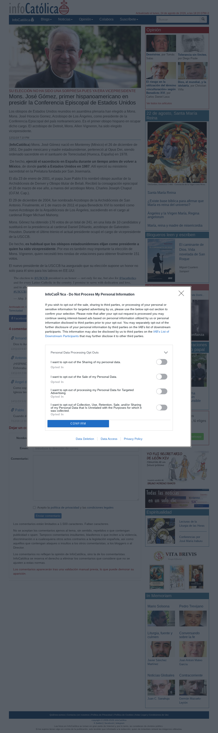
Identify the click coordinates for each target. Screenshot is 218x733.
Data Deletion (85, 438)
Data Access (109, 438)
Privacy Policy (133, 438)
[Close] (183, 295)
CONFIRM (78, 423)
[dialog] (109, 366)
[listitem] (109, 352)
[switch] (161, 362)
